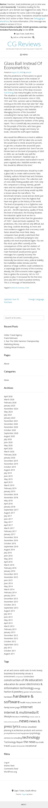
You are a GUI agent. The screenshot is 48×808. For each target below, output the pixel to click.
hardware (8, 696)
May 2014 (8, 586)
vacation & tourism (17, 746)
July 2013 (8, 614)
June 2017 (8, 519)
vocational (31, 745)
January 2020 (9, 457)
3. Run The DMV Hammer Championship (21, 341)
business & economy (17, 288)
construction (29, 676)
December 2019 (11, 460)
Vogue (24, 794)
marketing (24, 716)
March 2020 (9, 451)
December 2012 (11, 635)
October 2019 (10, 467)
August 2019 (9, 470)
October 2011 (10, 650)
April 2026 (8, 396)
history (28, 702)
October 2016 (10, 543)
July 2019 (8, 473)
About (6, 363)
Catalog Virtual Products (14, 347)
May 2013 (8, 620)
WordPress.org (10, 771)
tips (37, 742)
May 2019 (8, 479)
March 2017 (9, 528)
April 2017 (8, 525)
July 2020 (8, 439)
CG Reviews (24, 44)
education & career (15, 684)
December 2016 (11, 537)
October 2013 (10, 604)
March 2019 (9, 485)
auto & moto (30, 670)
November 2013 (11, 601)
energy (37, 688)
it (37, 712)
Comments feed (11, 768)
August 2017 (9, 513)
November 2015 (11, 577)
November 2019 (11, 464)
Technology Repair (13, 742)
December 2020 (11, 424)
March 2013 (9, 626)
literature (16, 717)
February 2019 (10, 488)
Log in (6, 762)
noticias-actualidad (28, 727)
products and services (33, 730)
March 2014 (9, 589)
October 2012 (10, 641)
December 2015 (11, 574)
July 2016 (8, 552)
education (36, 680)
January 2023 (9, 418)
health (22, 702)
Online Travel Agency (13, 335)
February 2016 (10, 568)
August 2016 (9, 549)
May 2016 (8, 558)
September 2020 (11, 433)
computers (19, 677)
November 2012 (11, 638)
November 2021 (11, 421)
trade (27, 288)
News (6, 380)
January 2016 (9, 571)
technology (31, 737)
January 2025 (9, 405)
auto (22, 670)
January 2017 (9, 534)
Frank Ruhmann (11, 338)
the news (29, 742)
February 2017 (10, 531)
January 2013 (9, 632)
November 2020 (11, 427)
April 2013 (8, 623)
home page (15, 707)
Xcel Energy (9, 92)
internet (26, 707)
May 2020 (8, 445)
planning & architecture (13, 730)
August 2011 (9, 653)
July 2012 (8, 647)
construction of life (16, 680)
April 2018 (8, 503)
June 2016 (8, 555)
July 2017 (8, 516)
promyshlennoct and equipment (17, 733)
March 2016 (9, 565)
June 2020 (8, 442)
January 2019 (9, 491)
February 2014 (10, 592)
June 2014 (8, 583)
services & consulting (13, 738)
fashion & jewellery (13, 691)
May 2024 (8, 411)
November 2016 (11, 540)
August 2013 (9, 611)
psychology (35, 733)
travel (7, 745)
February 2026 (10, 402)
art (5, 670)
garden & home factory (32, 692)
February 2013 (10, 629)
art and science (13, 670)
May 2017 (8, 522)
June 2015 (8, 580)
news (24, 721)
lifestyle (8, 716)
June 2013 (8, 617)
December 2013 (11, 598)
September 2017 (11, 509)
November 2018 (11, 497)
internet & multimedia (20, 712)
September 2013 (11, 607)
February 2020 (10, 454)
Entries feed (9, 765)
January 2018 (9, 506)
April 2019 (8, 482)
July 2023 (8, 415)
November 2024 (11, 408)
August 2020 (9, 436)
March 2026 (9, 399)
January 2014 (9, 595)
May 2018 (8, 500)
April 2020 (8, 448)
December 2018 (11, 494)
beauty (39, 670)
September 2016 (11, 546)
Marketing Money (11, 344)
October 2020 (10, 430)
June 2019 (8, 476)
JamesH (28, 72)
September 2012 (11, 644)
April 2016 (8, 562)
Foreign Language (36, 299)
